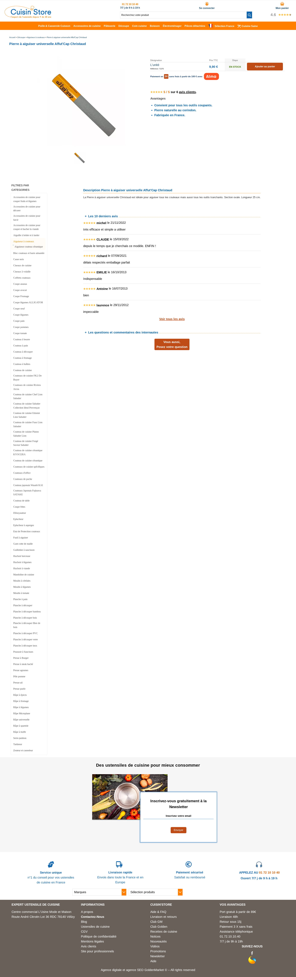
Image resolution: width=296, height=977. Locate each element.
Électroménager (172, 26)
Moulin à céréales (21, 580)
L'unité (154, 65)
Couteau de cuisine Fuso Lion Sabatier (27, 424)
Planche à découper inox (25, 645)
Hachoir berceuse (21, 556)
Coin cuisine (139, 26)
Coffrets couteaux (22, 277)
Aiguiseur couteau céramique (28, 246)
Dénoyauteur (19, 513)
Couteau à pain (20, 345)
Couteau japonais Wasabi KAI (28, 485)
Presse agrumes (20, 670)
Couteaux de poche (22, 479)
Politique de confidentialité (98, 936)
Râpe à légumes (21, 707)
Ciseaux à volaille (22, 271)
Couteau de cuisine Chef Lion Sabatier (27, 396)
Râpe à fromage (21, 701)
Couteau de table (21, 500)
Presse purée (19, 688)
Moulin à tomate (21, 593)
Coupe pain (19, 321)
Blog (84, 921)
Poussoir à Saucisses (23, 651)
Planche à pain (20, 599)
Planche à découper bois (25, 617)
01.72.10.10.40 (230, 936)
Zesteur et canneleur (23, 750)
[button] (249, 15)
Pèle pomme (19, 676)
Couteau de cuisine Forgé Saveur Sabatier (25, 443)
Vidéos (155, 946)
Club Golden (158, 926)
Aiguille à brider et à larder (26, 235)
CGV (84, 931)
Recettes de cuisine (163, 931)
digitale (117, 970)
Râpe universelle (21, 719)
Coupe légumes (20, 314)
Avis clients (88, 946)
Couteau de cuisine (22, 370)
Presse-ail (18, 682)
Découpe (123, 26)
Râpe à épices (20, 695)
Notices (155, 936)
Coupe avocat (20, 290)
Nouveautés (158, 941)
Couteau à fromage (22, 358)
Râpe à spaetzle (20, 725)
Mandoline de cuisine (23, 574)
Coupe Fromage (21, 296)
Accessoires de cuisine (87, 26)
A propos (87, 912)
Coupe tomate (20, 333)
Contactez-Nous (92, 916)
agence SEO (135, 970)
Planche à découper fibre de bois (26, 625)
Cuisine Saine (250, 26)
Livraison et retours (163, 916)
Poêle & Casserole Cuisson (54, 26)
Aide (153, 961)
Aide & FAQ (158, 912)
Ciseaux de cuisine (22, 265)
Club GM (156, 921)
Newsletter (157, 956)
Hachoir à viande (21, 568)
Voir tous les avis (172, 319)
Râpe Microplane (21, 713)
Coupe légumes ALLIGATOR (28, 302)
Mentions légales (92, 941)
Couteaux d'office (22, 473)
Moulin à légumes (22, 587)
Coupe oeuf (19, 308)
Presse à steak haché (23, 664)
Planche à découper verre (25, 639)
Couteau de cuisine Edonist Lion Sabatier (26, 415)
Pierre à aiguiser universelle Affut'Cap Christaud (67, 37)
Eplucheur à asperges (23, 525)
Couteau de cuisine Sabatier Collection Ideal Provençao (26, 405)
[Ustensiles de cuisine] (28, 17)
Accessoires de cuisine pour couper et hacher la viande (26, 227)
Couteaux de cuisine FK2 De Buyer (27, 377)
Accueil (12, 37)
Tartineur (17, 744)
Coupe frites (19, 506)
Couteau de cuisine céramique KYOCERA (27, 452)
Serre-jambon (19, 738)
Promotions (158, 951)
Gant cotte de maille (23, 543)
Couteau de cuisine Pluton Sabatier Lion (26, 433)
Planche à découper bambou (27, 611)
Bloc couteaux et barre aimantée (28, 253)
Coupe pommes (21, 327)
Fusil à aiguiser (20, 537)
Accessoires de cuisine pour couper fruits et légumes (26, 199)
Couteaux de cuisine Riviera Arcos (27, 387)
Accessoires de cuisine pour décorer (26, 208)
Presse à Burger (21, 658)
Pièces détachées (195, 26)
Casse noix (18, 259)
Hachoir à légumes (22, 562)
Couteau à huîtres (21, 364)
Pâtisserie (109, 26)
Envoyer (178, 830)
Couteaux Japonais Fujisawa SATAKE (27, 492)
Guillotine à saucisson (24, 550)
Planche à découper (22, 605)
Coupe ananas (20, 284)
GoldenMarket (154, 970)
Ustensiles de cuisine (95, 926)
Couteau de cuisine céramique (27, 460)
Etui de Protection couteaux (26, 531)
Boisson (155, 26)
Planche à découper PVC (25, 633)
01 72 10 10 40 (130, 4)
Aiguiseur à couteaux (36, 37)
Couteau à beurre (21, 339)
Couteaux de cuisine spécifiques (28, 466)
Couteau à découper (23, 351)
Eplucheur (18, 519)
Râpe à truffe (19, 732)
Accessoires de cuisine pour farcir (26, 218)
